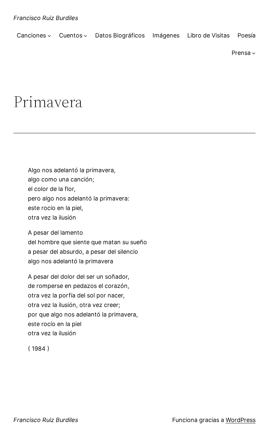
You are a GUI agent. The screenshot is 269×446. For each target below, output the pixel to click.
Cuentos (70, 35)
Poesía (247, 35)
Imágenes (166, 35)
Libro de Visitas (208, 35)
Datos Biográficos (120, 35)
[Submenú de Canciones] (49, 35)
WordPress (241, 419)
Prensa (241, 52)
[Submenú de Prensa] (254, 53)
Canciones (31, 35)
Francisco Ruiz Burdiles (45, 17)
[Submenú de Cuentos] (85, 35)
